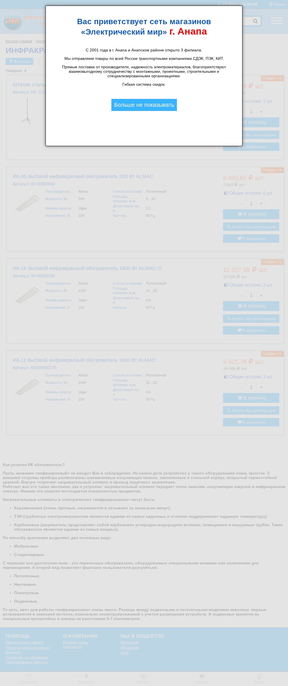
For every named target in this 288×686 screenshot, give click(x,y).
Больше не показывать (144, 105)
